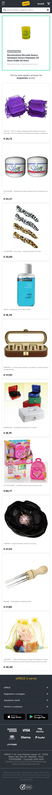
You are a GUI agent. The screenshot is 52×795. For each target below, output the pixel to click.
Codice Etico (25, 761)
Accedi (40, 4)
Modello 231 (11, 761)
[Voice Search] (48, 10)
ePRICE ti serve (26, 678)
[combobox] (26, 9)
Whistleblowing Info (31, 764)
